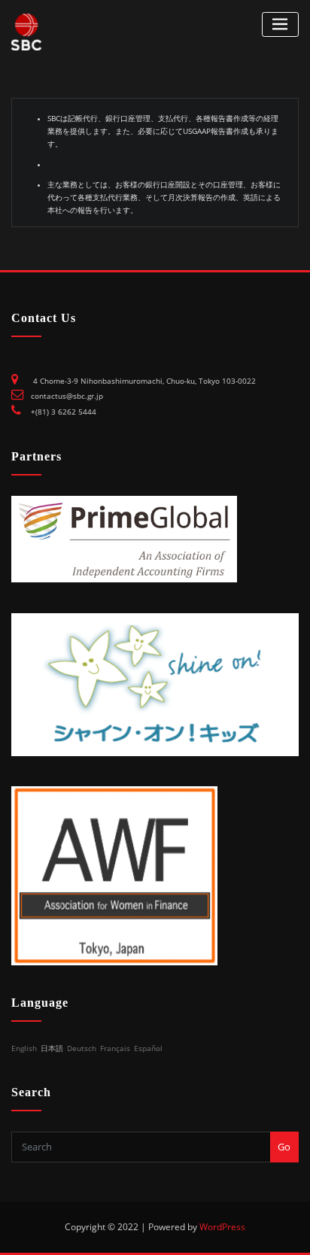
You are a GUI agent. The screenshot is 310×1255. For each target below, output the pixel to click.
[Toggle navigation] (280, 24)
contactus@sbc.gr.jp (67, 396)
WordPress (222, 1226)
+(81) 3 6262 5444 (63, 412)
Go (284, 1146)
